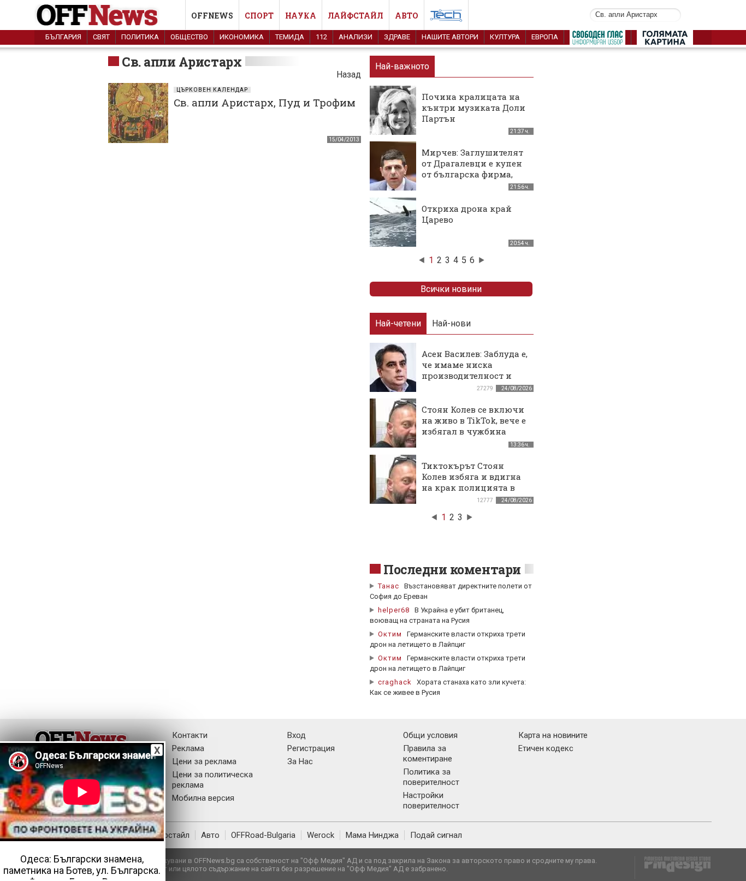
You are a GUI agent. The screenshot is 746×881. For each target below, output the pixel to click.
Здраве (397, 37)
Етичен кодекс (545, 748)
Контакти (190, 735)
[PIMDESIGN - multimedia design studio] (673, 867)
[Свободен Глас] (597, 40)
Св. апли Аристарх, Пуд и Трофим (265, 102)
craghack (395, 682)
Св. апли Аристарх (181, 61)
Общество (189, 37)
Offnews (212, 15)
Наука (300, 15)
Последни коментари (452, 569)
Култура (505, 37)
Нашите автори (450, 37)
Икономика (242, 37)
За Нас (300, 761)
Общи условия (430, 735)
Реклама (188, 748)
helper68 (394, 610)
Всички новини (451, 289)
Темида (289, 37)
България (63, 37)
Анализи (355, 37)
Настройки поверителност (431, 800)
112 (321, 37)
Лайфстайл (355, 15)
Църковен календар (212, 90)
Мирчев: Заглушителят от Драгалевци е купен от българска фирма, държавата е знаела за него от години (472, 174)
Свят (101, 37)
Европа (544, 37)
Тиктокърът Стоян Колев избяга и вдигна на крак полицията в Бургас (471, 482)
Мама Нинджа (372, 835)
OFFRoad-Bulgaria (263, 835)
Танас (388, 586)
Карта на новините (553, 735)
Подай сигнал (436, 835)
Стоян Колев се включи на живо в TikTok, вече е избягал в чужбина (474, 420)
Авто (406, 15)
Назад (348, 74)
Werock (320, 835)
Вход (296, 735)
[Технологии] (446, 17)
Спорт (259, 15)
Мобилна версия (203, 798)
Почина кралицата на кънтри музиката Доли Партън (473, 107)
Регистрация (311, 748)
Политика (140, 37)
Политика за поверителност (431, 777)
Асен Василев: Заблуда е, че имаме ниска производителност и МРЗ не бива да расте (475, 370)
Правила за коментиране (427, 753)
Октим (390, 634)
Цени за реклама (204, 761)
